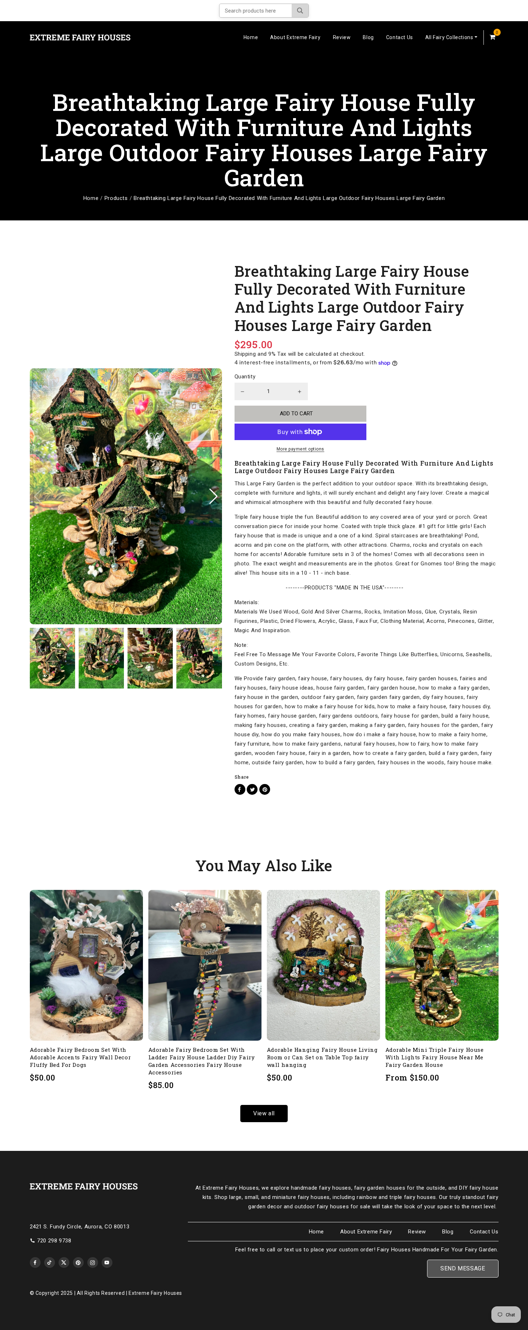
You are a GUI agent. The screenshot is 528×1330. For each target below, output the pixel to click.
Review (342, 37)
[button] (213, 496)
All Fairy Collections (449, 37)
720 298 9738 (54, 1240)
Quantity (245, 376)
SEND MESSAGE (462, 1268)
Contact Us (399, 37)
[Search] (300, 10)
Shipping (245, 354)
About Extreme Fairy (295, 37)
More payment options (300, 449)
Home (251, 37)
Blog (368, 37)
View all (264, 1113)
